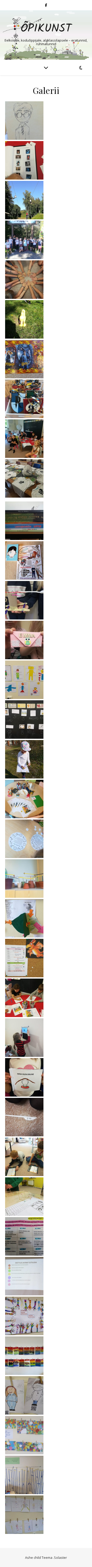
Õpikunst (46, 29)
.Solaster (60, 1557)
